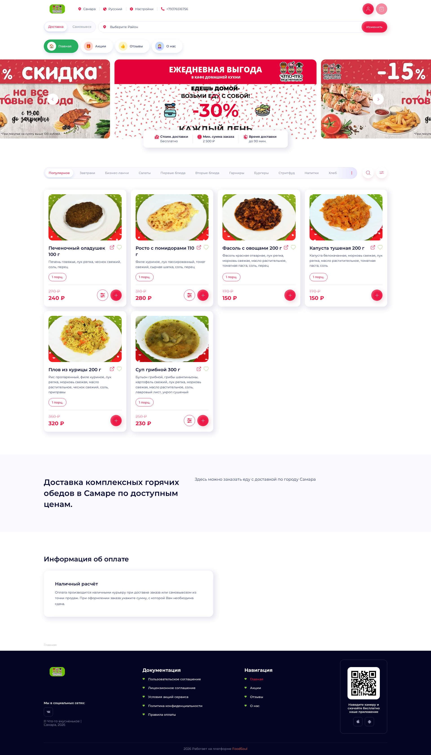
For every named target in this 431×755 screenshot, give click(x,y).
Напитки (312, 173)
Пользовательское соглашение (174, 679)
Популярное (59, 173)
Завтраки (87, 173)
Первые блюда (173, 173)
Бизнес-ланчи (117, 173)
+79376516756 (177, 9)
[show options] (102, 295)
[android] (369, 721)
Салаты (145, 173)
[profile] (368, 9)
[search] (368, 172)
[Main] (57, 9)
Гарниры (236, 173)
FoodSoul (239, 749)
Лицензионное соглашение (172, 688)
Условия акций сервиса (168, 697)
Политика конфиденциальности (175, 706)
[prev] (52, 99)
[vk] (48, 711)
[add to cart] (116, 295)
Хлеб (333, 173)
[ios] (358, 721)
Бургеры (261, 173)
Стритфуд (287, 173)
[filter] (381, 172)
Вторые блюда (207, 173)
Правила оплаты (162, 715)
